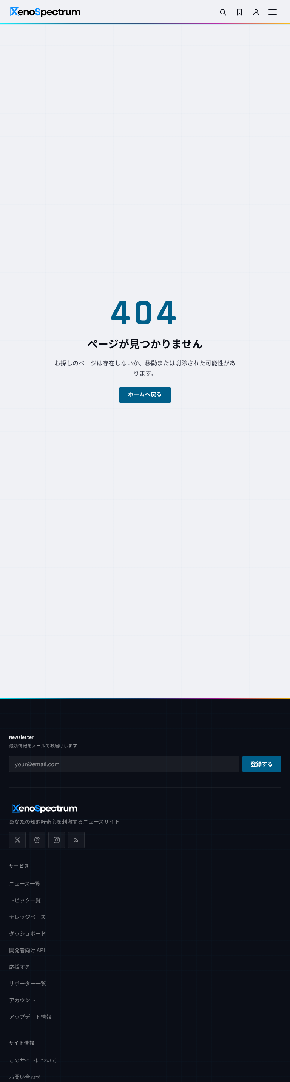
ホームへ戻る (145, 394)
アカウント (22, 1000)
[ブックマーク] (239, 12)
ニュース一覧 (24, 883)
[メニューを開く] (272, 12)
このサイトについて (33, 1060)
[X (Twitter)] (17, 840)
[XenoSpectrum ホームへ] (45, 12)
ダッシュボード (27, 933)
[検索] (222, 12)
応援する (19, 966)
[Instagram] (56, 840)
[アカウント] (256, 12)
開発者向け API (27, 950)
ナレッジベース (27, 917)
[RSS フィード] (76, 840)
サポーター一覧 (27, 983)
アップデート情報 (30, 1016)
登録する (261, 764)
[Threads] (37, 840)
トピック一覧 (25, 900)
